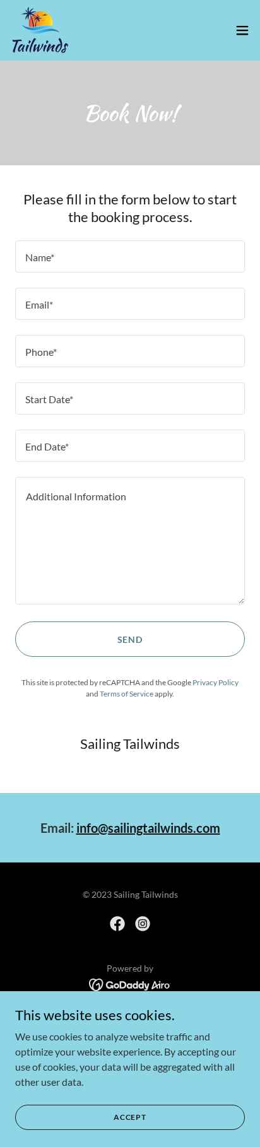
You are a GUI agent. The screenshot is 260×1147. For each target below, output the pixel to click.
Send (130, 639)
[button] (242, 30)
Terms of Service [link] (126, 693)
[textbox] (130, 256)
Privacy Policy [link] (215, 682)
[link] (40, 30)
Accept (130, 1117)
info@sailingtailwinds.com (148, 827)
